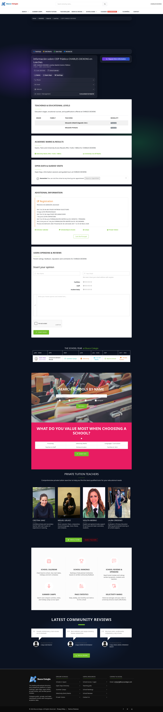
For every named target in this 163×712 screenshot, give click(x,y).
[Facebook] (123, 709)
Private (89, 400)
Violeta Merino (90, 520)
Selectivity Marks (114, 594)
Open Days (58, 51)
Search (24, 12)
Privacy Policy (61, 709)
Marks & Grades (77, 12)
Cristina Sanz (39, 520)
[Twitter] (127, 709)
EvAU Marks (48, 51)
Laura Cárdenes (115, 520)
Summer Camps (37, 12)
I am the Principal (81, 236)
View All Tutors (75, 540)
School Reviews (88, 693)
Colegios (108, 12)
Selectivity (85, 358)
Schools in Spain (61, 682)
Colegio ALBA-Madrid (46, 645)
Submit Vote (82, 454)
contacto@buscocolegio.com (123, 682)
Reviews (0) (68, 51)
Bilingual (100, 400)
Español (127, 12)
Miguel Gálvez (64, 520)
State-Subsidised (76, 400)
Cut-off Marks (98, 358)
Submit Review (42, 332)
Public (63, 400)
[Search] (105, 4)
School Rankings (81, 569)
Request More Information (117, 59)
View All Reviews (82, 655)
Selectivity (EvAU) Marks (63, 693)
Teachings (38, 51)
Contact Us (86, 697)
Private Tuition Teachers (81, 474)
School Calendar (54, 70)
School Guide (90, 12)
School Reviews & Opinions (114, 570)
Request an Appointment (92, 178)
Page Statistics (81, 594)
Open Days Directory (62, 686)
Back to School (111, 358)
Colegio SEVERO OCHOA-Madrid (83, 645)
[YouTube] (131, 709)
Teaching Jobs (65, 12)
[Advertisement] (81, 35)
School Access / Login (89, 682)
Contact (136, 12)
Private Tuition (51, 12)
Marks (38, 75)
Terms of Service (73, 709)
